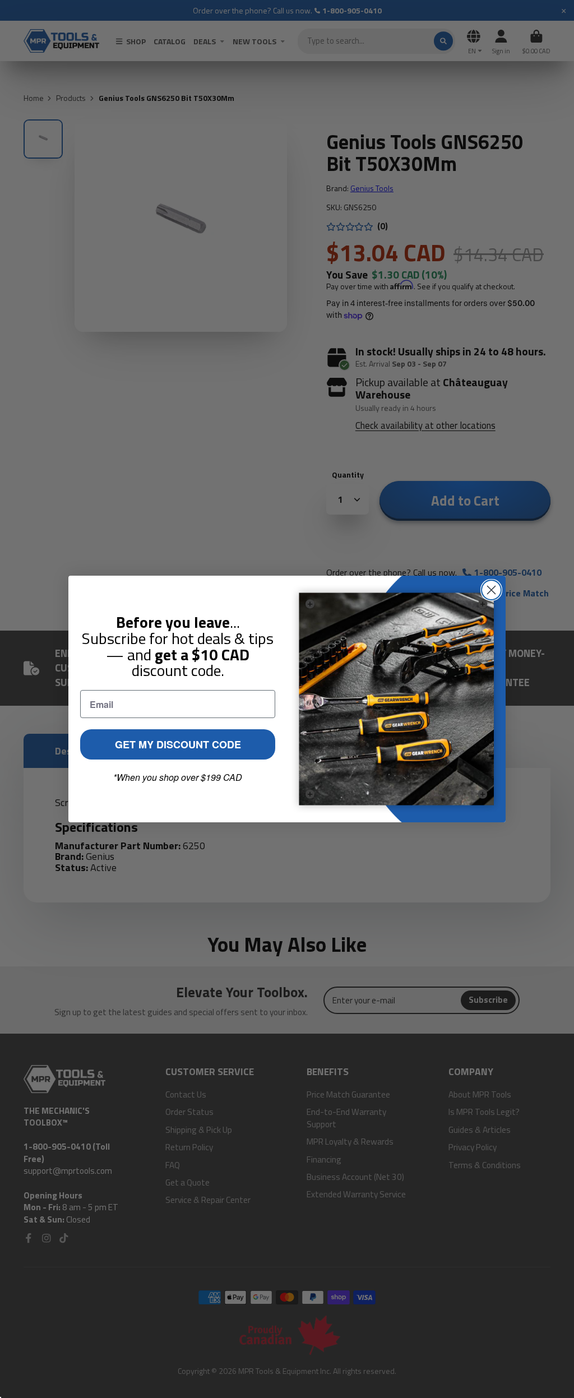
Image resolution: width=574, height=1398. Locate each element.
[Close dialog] (491, 590)
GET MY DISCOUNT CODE (178, 744)
